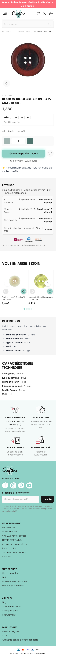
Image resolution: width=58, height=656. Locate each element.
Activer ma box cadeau (14, 544)
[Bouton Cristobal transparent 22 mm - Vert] (41, 282)
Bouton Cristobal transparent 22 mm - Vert (41, 298)
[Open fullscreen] (28, 62)
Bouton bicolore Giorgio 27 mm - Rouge (44, 31)
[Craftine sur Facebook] (5, 485)
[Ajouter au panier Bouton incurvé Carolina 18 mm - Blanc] (23, 291)
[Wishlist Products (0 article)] (38, 14)
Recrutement (8, 614)
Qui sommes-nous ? (12, 606)
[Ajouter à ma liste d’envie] (6, 83)
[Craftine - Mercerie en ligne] (18, 13)
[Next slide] (48, 283)
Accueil (5, 31)
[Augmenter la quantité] (30, 141)
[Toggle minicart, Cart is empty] (51, 14)
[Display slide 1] (24, 309)
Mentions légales (10, 631)
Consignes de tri (10, 610)
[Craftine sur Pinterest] (21, 485)
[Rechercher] (49, 24)
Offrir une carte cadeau (14, 552)
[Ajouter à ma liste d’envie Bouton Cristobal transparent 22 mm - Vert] (32, 291)
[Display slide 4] (31, 309)
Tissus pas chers (9, 548)
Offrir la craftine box (12, 540)
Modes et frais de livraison (15, 581)
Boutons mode (24, 31)
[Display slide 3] (29, 309)
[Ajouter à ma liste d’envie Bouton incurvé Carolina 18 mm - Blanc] (5, 291)
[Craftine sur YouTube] (29, 485)
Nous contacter (10, 573)
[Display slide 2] (27, 309)
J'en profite (28, 5)
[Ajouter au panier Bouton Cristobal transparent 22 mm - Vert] (50, 291)
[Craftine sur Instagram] (13, 485)
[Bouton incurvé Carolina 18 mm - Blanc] (14, 282)
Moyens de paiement (13, 585)
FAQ (4, 577)
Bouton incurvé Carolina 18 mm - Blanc (13, 298)
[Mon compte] (44, 14)
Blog (4, 602)
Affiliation (6, 556)
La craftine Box (9, 531)
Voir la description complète (14, 131)
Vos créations (8, 527)
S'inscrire (47, 499)
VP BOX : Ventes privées (14, 535)
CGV (4, 635)
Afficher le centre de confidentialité (20, 639)
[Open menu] (5, 13)
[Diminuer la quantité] (7, 141)
